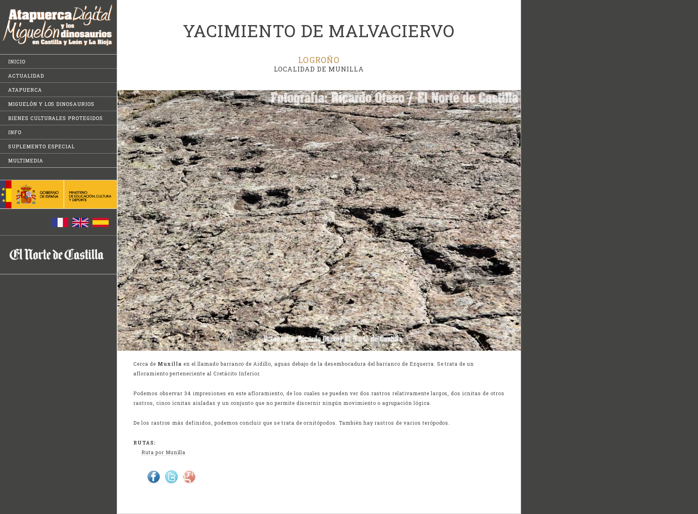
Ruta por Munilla (163, 452)
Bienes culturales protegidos (55, 118)
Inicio (16, 61)
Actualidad (26, 75)
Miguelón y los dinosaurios (51, 104)
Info (14, 132)
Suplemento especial (41, 146)
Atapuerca (25, 89)
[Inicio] (58, 44)
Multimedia (25, 160)
